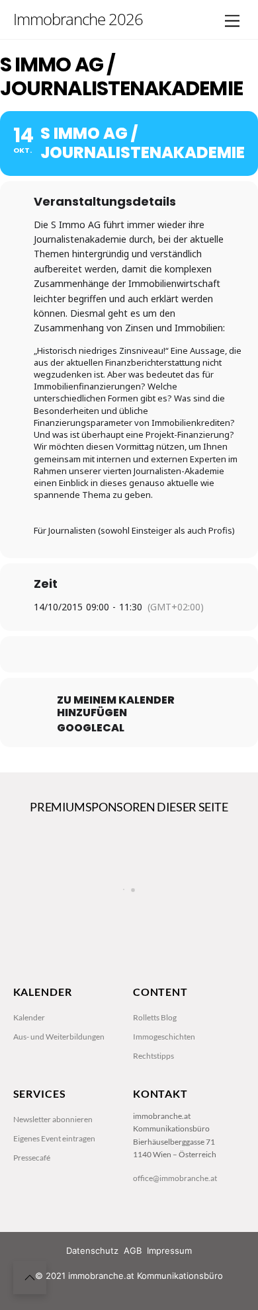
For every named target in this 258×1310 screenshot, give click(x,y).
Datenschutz (92, 1250)
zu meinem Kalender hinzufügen (116, 706)
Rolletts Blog (155, 1017)
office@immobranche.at (175, 1178)
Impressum (169, 1250)
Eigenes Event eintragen (54, 1138)
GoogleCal (90, 728)
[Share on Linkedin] (127, 654)
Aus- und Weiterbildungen (59, 1037)
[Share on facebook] (74, 654)
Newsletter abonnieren (53, 1119)
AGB (133, 1250)
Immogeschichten (164, 1037)
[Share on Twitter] (100, 654)
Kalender (29, 1017)
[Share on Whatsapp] (153, 654)
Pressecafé (31, 1158)
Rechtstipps (153, 1056)
